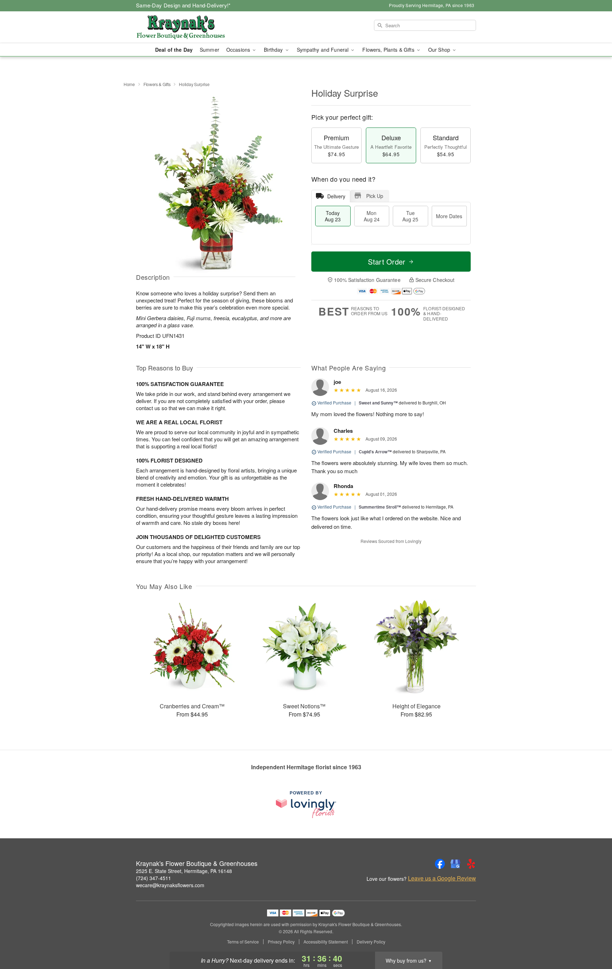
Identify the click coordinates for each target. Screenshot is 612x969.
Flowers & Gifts (157, 84)
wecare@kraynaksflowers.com (170, 885)
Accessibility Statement (326, 942)
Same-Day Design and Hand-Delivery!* (183, 5)
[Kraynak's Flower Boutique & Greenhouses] (187, 27)
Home (129, 84)
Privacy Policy (281, 942)
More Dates (449, 216)
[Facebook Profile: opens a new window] (440, 864)
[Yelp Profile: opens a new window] (471, 864)
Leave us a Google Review (442, 878)
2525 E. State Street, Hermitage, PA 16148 (184, 870)
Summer (209, 49)
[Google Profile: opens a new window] (455, 864)
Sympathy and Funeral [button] (323, 49)
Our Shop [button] (440, 49)
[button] (593, 939)
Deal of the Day (174, 49)
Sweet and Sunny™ (378, 403)
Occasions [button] (238, 49)
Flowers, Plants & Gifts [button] (388, 49)
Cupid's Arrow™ (375, 451)
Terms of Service (243, 942)
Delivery (336, 196)
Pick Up (374, 195)
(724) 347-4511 (153, 878)
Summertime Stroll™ (380, 507)
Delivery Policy (371, 942)
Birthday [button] (274, 49)
